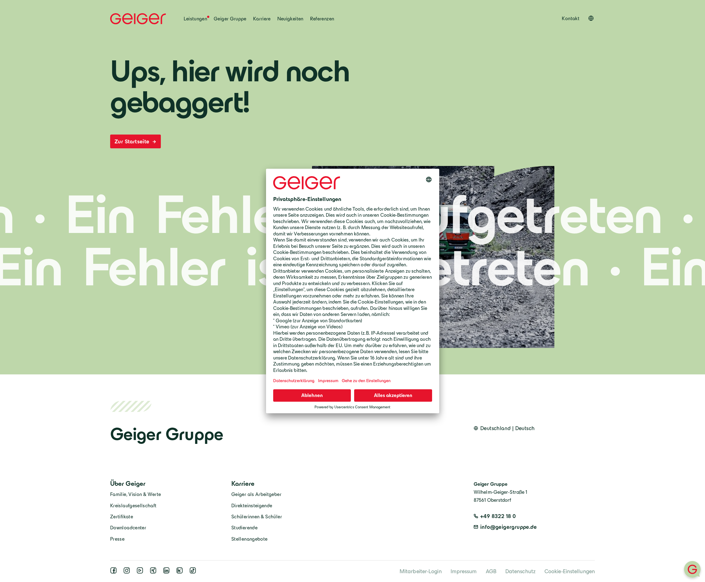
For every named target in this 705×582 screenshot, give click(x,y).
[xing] (154, 572)
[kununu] (180, 572)
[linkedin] (167, 572)
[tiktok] (193, 572)
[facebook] (114, 572)
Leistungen (195, 19)
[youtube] (141, 572)
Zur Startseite (133, 141)
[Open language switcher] (591, 18)
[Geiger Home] (138, 18)
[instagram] (127, 572)
